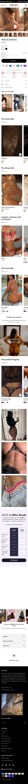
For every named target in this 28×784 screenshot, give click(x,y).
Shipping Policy (4, 736)
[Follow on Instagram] (6, 765)
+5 (9, 402)
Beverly (3, 258)
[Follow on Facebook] (2, 765)
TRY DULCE (14, 560)
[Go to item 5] (20, 35)
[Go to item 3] (11, 35)
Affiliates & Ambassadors (6, 748)
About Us (3, 733)
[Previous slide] (3, 103)
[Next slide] (25, 103)
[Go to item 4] (15, 35)
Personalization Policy (6, 738)
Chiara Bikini (4, 307)
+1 (9, 311)
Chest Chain (4, 158)
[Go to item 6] (25, 35)
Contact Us (3, 751)
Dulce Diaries (4, 731)
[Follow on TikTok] (13, 765)
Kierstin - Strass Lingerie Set (8, 207)
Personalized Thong (6, 399)
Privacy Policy (4, 746)
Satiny (25, 258)
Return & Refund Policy (6, 741)
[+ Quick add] (20, 154)
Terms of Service (5, 743)
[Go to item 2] (6, 35)
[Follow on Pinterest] (10, 765)
